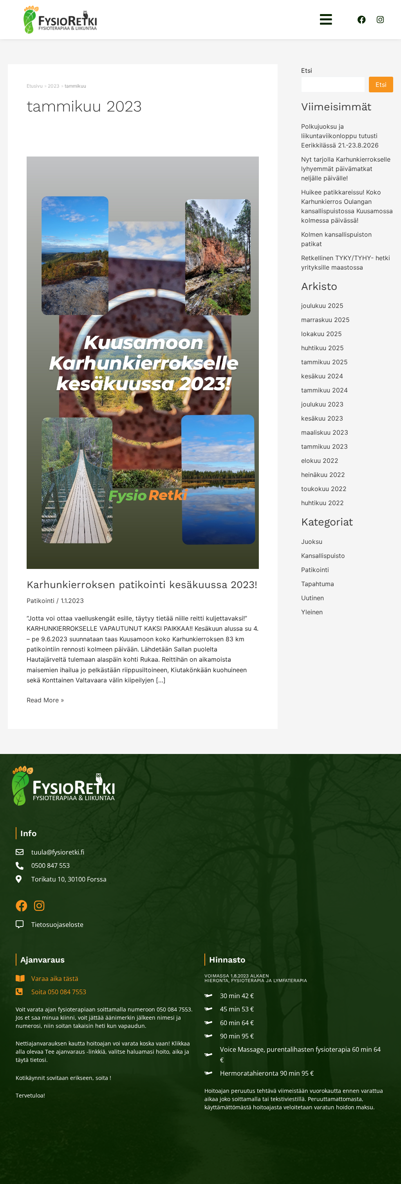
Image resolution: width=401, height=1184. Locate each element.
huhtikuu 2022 (322, 503)
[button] (326, 20)
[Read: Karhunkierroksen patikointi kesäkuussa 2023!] (143, 362)
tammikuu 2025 (324, 362)
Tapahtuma (317, 584)
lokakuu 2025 (321, 334)
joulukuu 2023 (322, 404)
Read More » (45, 699)
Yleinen (312, 612)
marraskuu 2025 (325, 320)
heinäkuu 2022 (323, 475)
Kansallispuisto (323, 556)
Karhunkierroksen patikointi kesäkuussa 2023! (142, 584)
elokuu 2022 (319, 460)
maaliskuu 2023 (324, 432)
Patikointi (40, 601)
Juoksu (311, 541)
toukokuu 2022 (324, 489)
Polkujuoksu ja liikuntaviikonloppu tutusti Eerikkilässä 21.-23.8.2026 (340, 135)
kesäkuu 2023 (322, 418)
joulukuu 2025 (322, 305)
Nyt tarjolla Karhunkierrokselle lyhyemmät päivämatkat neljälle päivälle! (345, 168)
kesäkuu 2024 (322, 376)
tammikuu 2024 (324, 390)
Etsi (306, 70)
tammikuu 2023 (324, 446)
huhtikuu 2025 (322, 348)
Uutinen (312, 598)
